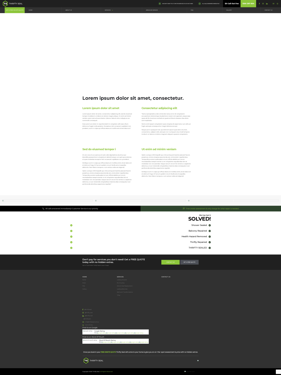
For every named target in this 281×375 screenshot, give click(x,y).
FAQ (192, 10)
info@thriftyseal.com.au (92, 322)
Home (30, 10)
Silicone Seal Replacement (125, 286)
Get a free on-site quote (14, 10)
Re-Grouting (120, 283)
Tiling (118, 295)
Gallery (229, 10)
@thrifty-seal (89, 315)
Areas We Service (152, 10)
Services (108, 10)
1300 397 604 (248, 4)
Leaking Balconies (122, 289)
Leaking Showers (122, 280)
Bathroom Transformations (125, 292)
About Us (68, 10)
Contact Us (268, 10)
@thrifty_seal (89, 312)
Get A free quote (189, 262)
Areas (84, 283)
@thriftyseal (88, 309)
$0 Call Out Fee (232, 4)
